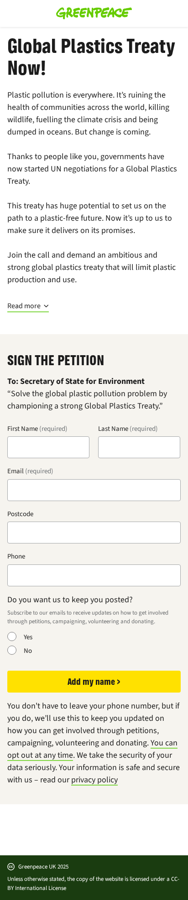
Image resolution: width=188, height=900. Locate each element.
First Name (22, 428)
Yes (28, 637)
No (28, 651)
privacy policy (94, 780)
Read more (24, 305)
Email (15, 471)
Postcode (20, 514)
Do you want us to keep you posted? (70, 600)
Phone (16, 556)
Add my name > (94, 681)
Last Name (113, 428)
